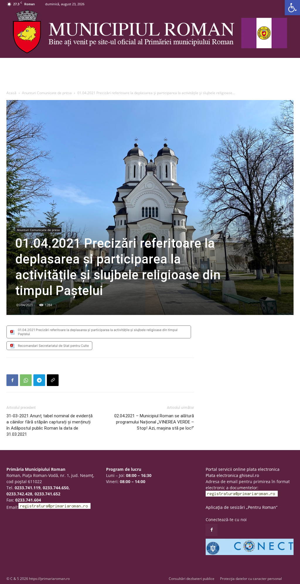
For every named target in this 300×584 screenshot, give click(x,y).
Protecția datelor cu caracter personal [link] (251, 578)
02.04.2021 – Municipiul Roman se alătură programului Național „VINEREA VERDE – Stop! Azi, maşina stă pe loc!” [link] (154, 422)
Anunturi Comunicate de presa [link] (47, 92)
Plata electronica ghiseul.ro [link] (232, 475)
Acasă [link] (11, 92)
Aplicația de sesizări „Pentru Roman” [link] (241, 507)
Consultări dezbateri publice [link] (191, 578)
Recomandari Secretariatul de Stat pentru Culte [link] (53, 346)
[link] (292, 7)
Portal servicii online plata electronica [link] (242, 469)
